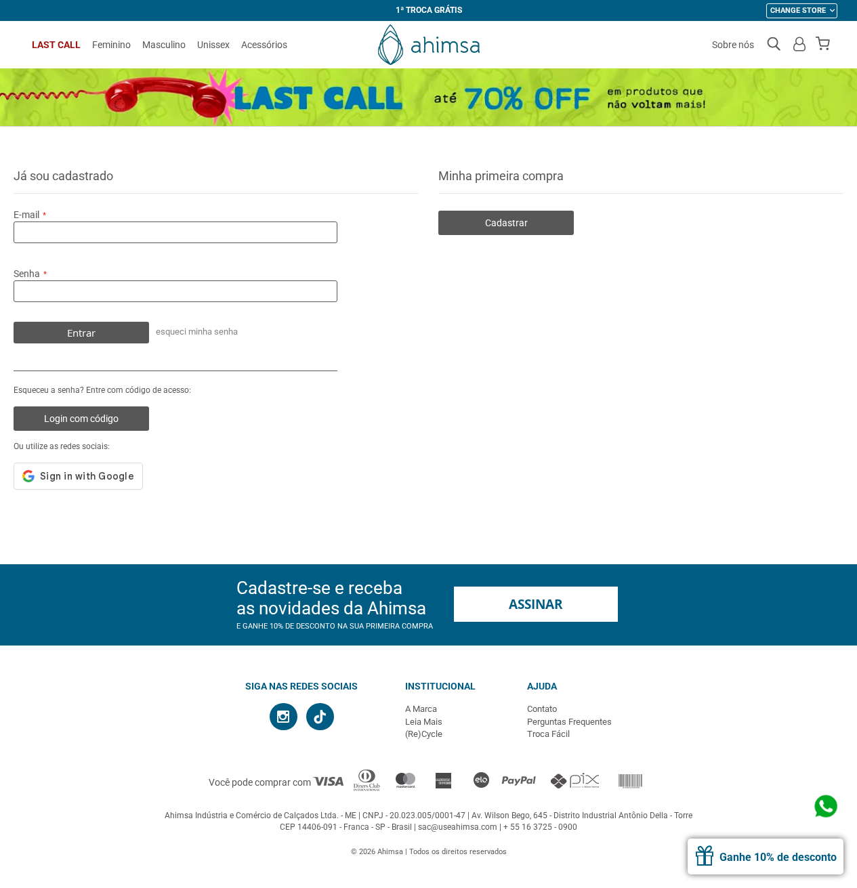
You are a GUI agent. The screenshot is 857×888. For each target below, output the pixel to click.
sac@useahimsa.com (457, 827)
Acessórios (264, 44)
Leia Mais (423, 722)
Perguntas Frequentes (569, 722)
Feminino (111, 44)
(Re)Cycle (423, 734)
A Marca (421, 709)
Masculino (164, 44)
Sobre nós (733, 44)
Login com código (81, 418)
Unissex (213, 44)
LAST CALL (56, 44)
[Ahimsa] (429, 44)
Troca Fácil (548, 734)
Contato (542, 709)
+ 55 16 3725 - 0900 (540, 827)
